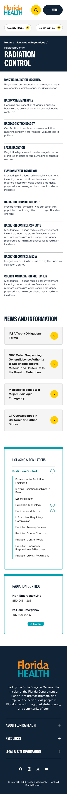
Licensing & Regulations (30, 42)
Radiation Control (24, 471)
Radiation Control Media (20, 256)
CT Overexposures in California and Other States (23, 420)
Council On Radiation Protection (25, 276)
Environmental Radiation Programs (29, 481)
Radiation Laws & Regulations (32, 555)
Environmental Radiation (20, 171)
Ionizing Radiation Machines (22, 80)
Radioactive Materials (18, 100)
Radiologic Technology (19, 123)
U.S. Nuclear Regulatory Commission (29, 519)
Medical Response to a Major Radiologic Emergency (24, 394)
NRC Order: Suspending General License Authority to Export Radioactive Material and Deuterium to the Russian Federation (27, 364)
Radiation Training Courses (22, 202)
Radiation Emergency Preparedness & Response (30, 547)
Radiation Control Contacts (22, 225)
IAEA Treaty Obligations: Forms (25, 336)
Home (8, 42)
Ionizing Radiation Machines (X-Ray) (33, 490)
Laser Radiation (14, 147)
